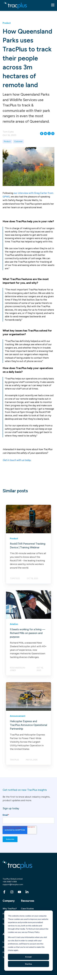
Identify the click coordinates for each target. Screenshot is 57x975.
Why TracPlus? (10, 908)
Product (7, 141)
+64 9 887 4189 (10, 882)
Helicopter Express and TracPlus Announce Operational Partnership (28, 725)
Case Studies (27, 908)
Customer (18, 141)
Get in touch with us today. (17, 460)
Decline (28, 964)
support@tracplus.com (13, 884)
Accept (28, 957)
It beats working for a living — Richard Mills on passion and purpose (27, 633)
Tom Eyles (8, 131)
